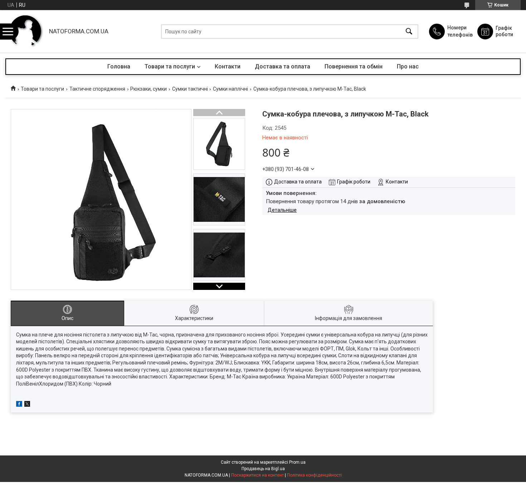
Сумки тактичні (190, 89)
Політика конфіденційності (314, 475)
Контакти (227, 66)
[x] (27, 405)
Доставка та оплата (282, 66)
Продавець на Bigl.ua (263, 468)
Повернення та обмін (354, 66)
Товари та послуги (170, 66)
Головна (118, 66)
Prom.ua (297, 462)
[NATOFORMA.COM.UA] (25, 31)
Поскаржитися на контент (257, 475)
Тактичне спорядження (97, 89)
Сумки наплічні (230, 89)
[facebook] (19, 405)
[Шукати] (409, 31)
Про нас (408, 66)
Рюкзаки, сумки (148, 89)
